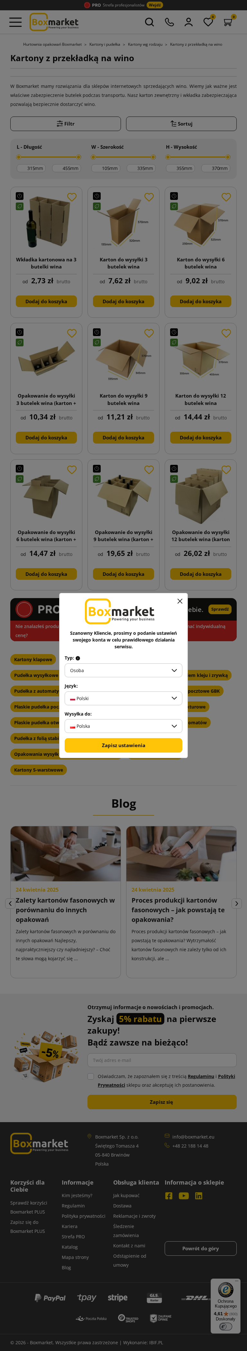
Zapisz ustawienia (123, 745)
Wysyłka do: (78, 714)
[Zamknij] (180, 601)
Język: (71, 686)
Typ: (70, 658)
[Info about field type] (77, 658)
